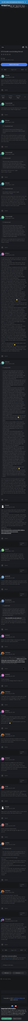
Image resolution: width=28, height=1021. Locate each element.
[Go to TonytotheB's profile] (2, 104)
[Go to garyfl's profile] (2, 550)
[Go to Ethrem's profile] (2, 76)
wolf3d (7, 843)
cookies (9, 1011)
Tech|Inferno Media (18, 998)
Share (7, 973)
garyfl (7, 549)
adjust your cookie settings (18, 1013)
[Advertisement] (14, 27)
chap (3, 58)
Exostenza (8, 600)
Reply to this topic (14, 64)
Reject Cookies (17, 1018)
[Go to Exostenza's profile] (2, 601)
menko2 (7, 635)
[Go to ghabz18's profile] (2, 577)
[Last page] (26, 70)
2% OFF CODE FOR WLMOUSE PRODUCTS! (13, 2)
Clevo (12, 59)
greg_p (7, 253)
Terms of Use (21, 1010)
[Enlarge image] (17, 299)
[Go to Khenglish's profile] (2, 920)
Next (22, 69)
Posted (9, 77)
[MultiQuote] (2, 90)
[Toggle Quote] (3, 126)
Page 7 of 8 (14, 69)
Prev (5, 69)
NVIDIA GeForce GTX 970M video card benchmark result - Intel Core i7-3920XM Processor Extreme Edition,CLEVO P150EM (14, 660)
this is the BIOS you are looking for (13, 618)
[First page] (2, 70)
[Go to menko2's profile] (2, 636)
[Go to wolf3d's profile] (2, 843)
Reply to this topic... (9, 965)
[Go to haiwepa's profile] (2, 653)
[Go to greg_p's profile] (2, 254)
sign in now (8, 959)
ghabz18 (7, 576)
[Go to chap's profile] (2, 787)
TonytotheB (8, 103)
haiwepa (7, 652)
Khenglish (8, 919)
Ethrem (7, 75)
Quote (6, 90)
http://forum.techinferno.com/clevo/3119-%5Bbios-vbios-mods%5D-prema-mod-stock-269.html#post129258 (13, 532)
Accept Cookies (7, 1018)
